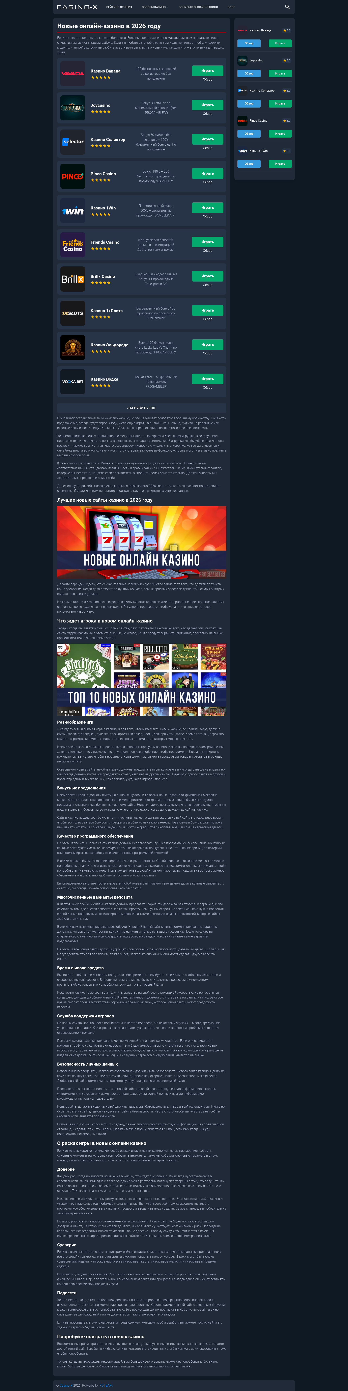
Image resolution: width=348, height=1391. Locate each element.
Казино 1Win (103, 208)
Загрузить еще (141, 408)
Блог (231, 7)
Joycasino (100, 105)
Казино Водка (104, 379)
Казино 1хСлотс (107, 310)
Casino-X (66, 1385)
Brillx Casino (103, 276)
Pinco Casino (103, 173)
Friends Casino (105, 242)
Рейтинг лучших (119, 7)
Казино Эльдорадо (109, 345)
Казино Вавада (105, 71)
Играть (207, 70)
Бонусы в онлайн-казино (198, 7)
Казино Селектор (108, 139)
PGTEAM (105, 1385)
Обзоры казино (154, 7)
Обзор (207, 79)
